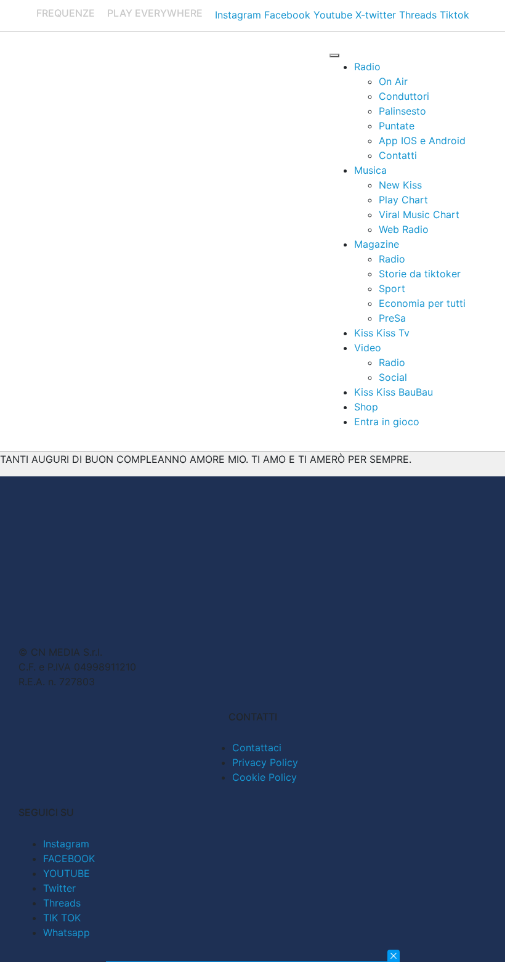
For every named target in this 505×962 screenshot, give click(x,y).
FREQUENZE (65, 13)
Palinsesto (402, 111)
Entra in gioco (386, 421)
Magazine (376, 244)
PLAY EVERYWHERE (155, 13)
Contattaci (256, 747)
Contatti (398, 155)
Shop (366, 407)
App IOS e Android (422, 140)
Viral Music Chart (419, 214)
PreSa (392, 318)
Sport (392, 288)
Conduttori (404, 96)
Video (367, 347)
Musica (370, 170)
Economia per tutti (422, 303)
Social (393, 377)
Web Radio (404, 229)
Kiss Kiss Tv (382, 333)
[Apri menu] (334, 55)
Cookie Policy (264, 777)
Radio (367, 66)
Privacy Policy (265, 762)
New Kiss (400, 185)
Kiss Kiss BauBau (393, 392)
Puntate (396, 126)
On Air (393, 81)
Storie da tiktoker (420, 273)
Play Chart (403, 200)
